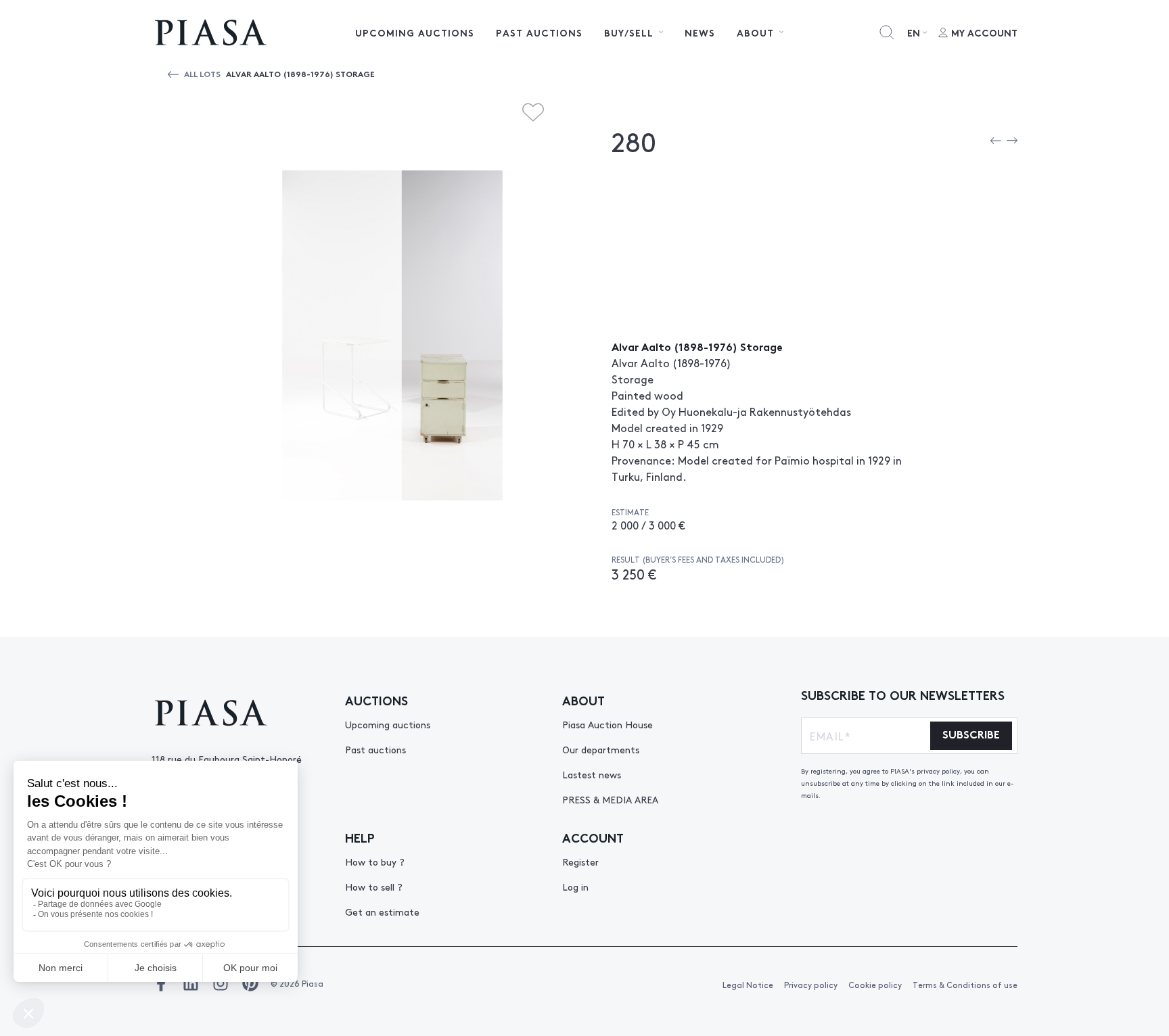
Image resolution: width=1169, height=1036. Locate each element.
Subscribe (971, 733)
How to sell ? (374, 886)
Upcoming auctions (414, 32)
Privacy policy (811, 984)
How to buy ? (375, 861)
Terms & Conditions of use (965, 984)
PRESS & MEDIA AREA (610, 799)
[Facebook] (161, 983)
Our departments (600, 749)
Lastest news (591, 774)
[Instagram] (220, 983)
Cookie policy (875, 984)
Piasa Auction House (607, 724)
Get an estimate (382, 911)
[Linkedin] (190, 983)
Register (580, 861)
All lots (202, 73)
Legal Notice (748, 984)
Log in (575, 886)
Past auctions (539, 32)
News (700, 32)
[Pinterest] (250, 983)
